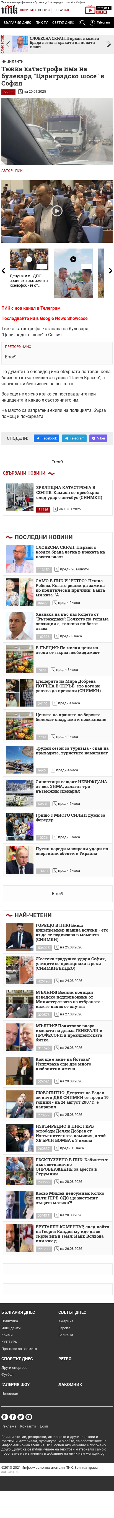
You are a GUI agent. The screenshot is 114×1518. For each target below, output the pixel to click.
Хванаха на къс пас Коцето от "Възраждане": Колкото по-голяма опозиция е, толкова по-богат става (72, 621)
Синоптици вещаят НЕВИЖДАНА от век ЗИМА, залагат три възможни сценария (71, 786)
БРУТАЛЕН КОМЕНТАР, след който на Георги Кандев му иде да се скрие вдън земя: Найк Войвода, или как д (72, 1233)
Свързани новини (24, 473)
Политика (9, 1321)
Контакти (28, 1426)
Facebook (49, 438)
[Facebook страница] (12, 1417)
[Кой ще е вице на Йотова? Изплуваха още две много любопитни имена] (19, 1071)
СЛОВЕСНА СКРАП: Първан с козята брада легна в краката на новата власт (70, 552)
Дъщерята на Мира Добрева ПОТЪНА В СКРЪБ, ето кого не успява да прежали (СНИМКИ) (68, 686)
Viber (101, 438)
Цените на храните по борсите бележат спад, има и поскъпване (71, 717)
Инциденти (12, 62)
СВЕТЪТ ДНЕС (63, 23)
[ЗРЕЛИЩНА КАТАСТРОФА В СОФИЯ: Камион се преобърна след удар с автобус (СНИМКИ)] (19, 497)
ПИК (18, 171)
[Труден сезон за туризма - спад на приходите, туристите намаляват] (19, 760)
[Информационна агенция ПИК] (9, 9)
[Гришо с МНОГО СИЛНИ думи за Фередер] (19, 827)
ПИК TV (42, 23)
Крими (7, 1335)
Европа (64, 1328)
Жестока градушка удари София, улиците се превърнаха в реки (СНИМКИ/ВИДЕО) (71, 963)
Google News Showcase (64, 318)
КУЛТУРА (9, 1342)
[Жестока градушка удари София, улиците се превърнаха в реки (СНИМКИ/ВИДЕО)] (19, 970)
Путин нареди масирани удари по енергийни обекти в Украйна (72, 851)
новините (28, 10)
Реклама (8, 1426)
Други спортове (14, 1368)
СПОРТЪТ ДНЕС (17, 1358)
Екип (44, 1426)
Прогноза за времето (19, 1349)
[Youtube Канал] (28, 1417)
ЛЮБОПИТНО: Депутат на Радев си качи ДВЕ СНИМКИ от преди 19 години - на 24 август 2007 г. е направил (72, 1100)
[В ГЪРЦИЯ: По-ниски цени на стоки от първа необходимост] (19, 659)
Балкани (65, 1335)
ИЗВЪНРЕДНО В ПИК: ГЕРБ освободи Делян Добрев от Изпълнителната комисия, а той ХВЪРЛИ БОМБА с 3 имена (71, 1133)
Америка (65, 1321)
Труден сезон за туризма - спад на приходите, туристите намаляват (72, 751)
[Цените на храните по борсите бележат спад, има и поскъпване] (19, 726)
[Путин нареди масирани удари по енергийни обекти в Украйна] (19, 860)
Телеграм (50, 308)
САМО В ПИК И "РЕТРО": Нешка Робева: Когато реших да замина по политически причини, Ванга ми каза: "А (70, 588)
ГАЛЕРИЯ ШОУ (15, 1384)
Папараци (9, 1393)
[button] (109, 44)
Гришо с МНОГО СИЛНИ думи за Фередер (70, 818)
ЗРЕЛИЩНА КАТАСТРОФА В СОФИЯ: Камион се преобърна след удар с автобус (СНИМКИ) (69, 492)
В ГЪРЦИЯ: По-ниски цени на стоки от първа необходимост (68, 650)
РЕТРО (64, 1358)
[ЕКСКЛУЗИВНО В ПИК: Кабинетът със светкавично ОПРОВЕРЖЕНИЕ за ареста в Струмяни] (19, 1171)
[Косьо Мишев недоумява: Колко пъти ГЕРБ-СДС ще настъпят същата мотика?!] (19, 1205)
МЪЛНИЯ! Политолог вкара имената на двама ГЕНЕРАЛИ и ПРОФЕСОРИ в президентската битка (69, 1033)
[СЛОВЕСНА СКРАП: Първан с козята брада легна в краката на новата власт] (19, 559)
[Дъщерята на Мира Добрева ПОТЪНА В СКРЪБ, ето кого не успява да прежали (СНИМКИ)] (19, 693)
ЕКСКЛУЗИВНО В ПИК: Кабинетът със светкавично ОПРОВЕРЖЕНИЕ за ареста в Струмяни (72, 1166)
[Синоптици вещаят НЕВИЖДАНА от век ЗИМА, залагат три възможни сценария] (19, 793)
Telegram (103, 22)
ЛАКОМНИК (70, 1384)
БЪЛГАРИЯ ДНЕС (17, 23)
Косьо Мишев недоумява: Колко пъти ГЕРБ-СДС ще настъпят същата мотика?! (70, 1198)
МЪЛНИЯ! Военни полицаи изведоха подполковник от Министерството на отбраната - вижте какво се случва (69, 999)
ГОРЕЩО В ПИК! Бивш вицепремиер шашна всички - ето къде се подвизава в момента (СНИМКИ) (72, 932)
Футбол (7, 1374)
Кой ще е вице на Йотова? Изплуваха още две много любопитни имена (63, 1064)
